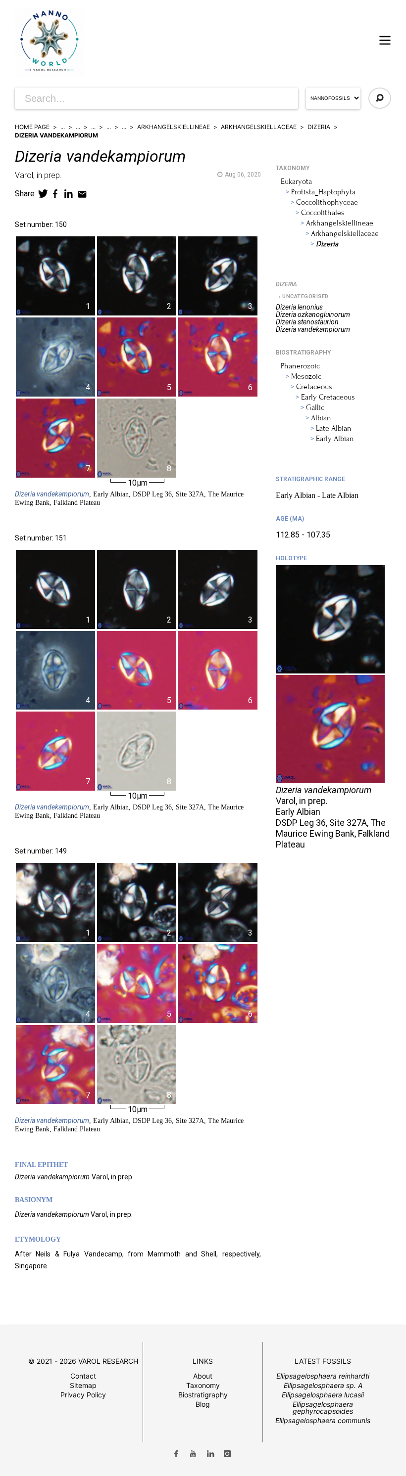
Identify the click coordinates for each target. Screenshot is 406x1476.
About (202, 1376)
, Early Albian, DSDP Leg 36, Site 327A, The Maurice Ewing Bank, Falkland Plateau (129, 498)
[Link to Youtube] (193, 1454)
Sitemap (83, 1385)
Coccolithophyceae (327, 202)
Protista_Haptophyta (323, 191)
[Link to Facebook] (176, 1454)
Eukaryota (296, 181)
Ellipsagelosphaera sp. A (323, 1385)
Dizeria (318, 127)
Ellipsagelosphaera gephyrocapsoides (323, 1407)
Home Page (32, 127)
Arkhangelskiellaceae (259, 127)
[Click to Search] (379, 98)
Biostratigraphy (203, 1394)
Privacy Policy (83, 1394)
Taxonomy (203, 1385)
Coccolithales (323, 212)
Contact (83, 1376)
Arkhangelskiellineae (173, 127)
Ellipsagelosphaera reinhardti (322, 1376)
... (62, 127)
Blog (203, 1404)
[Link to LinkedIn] (210, 1454)
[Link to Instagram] (228, 1454)
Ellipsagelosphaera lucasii (323, 1394)
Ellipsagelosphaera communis (322, 1420)
